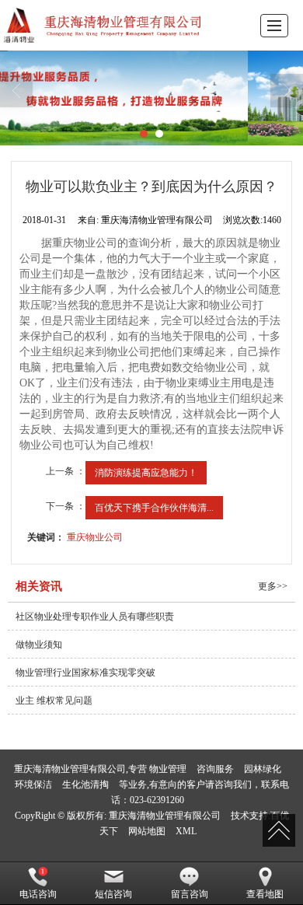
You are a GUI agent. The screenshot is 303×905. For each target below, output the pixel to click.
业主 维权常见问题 (54, 700)
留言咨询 (189, 894)
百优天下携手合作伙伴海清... (154, 507)
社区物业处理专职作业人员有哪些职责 (95, 616)
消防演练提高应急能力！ (146, 472)
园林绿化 (262, 768)
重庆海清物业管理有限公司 (165, 815)
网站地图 (146, 831)
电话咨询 (38, 894)
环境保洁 (33, 784)
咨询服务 (215, 768)
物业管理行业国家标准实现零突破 (85, 672)
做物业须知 (39, 644)
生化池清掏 (85, 784)
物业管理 (167, 768)
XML (186, 831)
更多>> (272, 586)
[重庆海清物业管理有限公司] (105, 25)
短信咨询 (113, 894)
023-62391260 (157, 800)
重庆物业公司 (95, 537)
